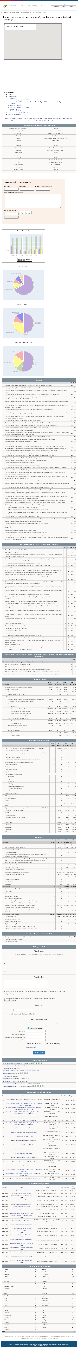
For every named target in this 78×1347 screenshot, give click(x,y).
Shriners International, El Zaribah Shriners (21, 1204)
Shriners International (21, 1191)
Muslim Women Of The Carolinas (11, 1081)
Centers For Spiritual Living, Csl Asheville (13, 1086)
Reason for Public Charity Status (19, 111)
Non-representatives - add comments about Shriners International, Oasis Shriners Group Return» (30, 121)
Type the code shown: (10, 211)
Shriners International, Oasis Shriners (24, 1136)
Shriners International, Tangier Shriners (21, 1193)
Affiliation (4, 1187)
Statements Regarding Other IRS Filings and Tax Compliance (27, 100)
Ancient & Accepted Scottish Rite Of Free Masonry (23, 1120)
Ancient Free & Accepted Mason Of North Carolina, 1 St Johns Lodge (24, 1178)
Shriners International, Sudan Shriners (24, 1153)
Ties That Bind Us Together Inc (10, 1070)
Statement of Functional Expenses (19, 107)
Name (23, 1096)
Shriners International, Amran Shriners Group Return (24, 1132)
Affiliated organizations (14, 114)
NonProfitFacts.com (6, 12)
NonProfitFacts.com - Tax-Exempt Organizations (26, 5)
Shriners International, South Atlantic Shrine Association (24, 1166)
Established (67, 1096)
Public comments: (13, 192)
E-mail (43, 186)
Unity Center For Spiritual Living (11, 1083)
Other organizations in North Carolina (18, 113)
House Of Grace (7, 1076)
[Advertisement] (39, 76)
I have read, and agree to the (20, 1014)
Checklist (12, 98)
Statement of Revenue (16, 105)
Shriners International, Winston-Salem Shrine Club (24, 1162)
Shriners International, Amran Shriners (24, 1128)
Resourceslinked (7, 1073)
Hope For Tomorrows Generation (11, 1078)
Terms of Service (29, 1014)
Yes (7, 994)
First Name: (7, 186)
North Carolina (15, 12)
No (13, 994)
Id (2, 1096)
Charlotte (56, 138)
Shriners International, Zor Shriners (21, 1206)
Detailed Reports (12, 96)
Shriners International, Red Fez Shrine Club (23, 1145)
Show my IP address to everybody (44, 1044)
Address (52, 1096)
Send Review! (39, 1052)
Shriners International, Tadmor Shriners (21, 1228)
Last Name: (22, 186)
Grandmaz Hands (7, 1068)
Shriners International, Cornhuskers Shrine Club (21, 1213)
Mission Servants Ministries (10, 1066)
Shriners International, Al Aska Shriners (21, 1220)
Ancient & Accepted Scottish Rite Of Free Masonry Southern (24, 1117)
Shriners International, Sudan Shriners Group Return (24, 1157)
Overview (11, 94)
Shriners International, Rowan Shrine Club (24, 1149)
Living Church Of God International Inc (12, 1063)
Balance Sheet (14, 109)
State (62, 1096)
